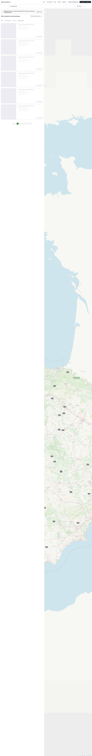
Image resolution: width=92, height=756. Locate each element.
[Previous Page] (15, 383)
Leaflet (80, 755)
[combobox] (41, 6)
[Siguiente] (14, 32)
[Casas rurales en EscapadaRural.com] (5, 2)
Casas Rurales (49, 2)
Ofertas (59, 2)
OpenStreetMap (89, 755)
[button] (53, 457)
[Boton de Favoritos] (41, 25)
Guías (55, 2)
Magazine (64, 2)
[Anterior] (3, 32)
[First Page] (13, 383)
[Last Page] (31, 383)
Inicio (44, 2)
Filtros (80, 6)
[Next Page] (29, 383)
